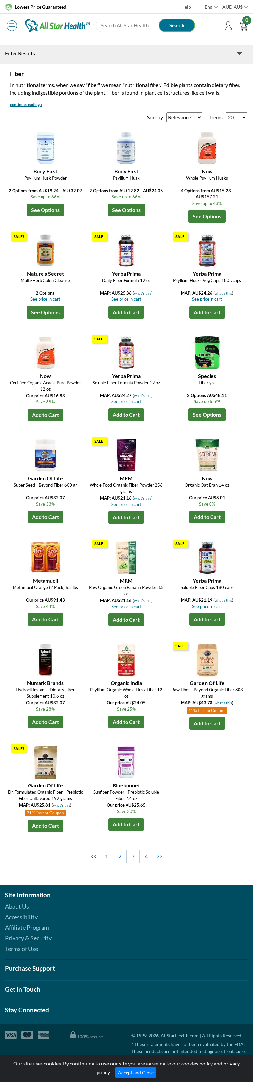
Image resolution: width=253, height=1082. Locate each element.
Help (186, 7)
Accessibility (21, 917)
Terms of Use (21, 948)
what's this (142, 293)
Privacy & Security (28, 938)
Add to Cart (126, 312)
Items (216, 117)
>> (159, 856)
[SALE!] (45, 250)
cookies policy (197, 1063)
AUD (232, 7)
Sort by (155, 117)
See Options (45, 210)
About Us (17, 906)
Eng (208, 7)
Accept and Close (136, 1072)
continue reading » (26, 104)
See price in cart (45, 299)
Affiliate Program (27, 927)
